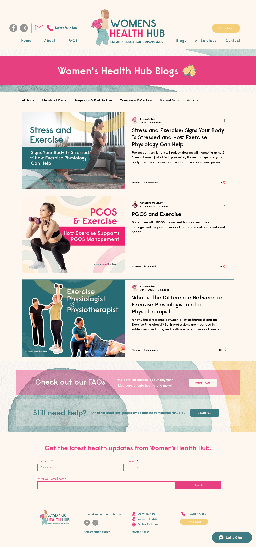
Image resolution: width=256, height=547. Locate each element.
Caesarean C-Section (136, 100)
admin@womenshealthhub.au (163, 413)
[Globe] (133, 524)
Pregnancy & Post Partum (93, 100)
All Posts (28, 100)
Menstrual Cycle (54, 100)
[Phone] (49, 28)
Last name (129, 461)
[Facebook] (13, 28)
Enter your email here (50, 478)
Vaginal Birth (169, 100)
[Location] (133, 514)
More (190, 100)
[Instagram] (24, 28)
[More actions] (226, 120)
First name (44, 461)
